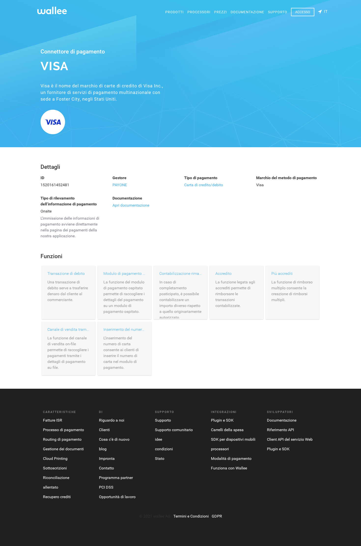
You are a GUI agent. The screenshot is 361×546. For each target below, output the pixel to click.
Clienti (104, 429)
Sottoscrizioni (55, 468)
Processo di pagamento (63, 429)
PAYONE (119, 185)
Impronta (107, 458)
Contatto (106, 468)
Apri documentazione (130, 205)
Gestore (119, 177)
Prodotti (174, 12)
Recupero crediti (57, 496)
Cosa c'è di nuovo (114, 439)
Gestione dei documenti (63, 449)
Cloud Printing (55, 458)
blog (103, 449)
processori (198, 12)
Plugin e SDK (222, 420)
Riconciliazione (56, 477)
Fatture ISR (52, 420)
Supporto (277, 12)
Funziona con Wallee (229, 468)
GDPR (217, 516)
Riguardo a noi (111, 420)
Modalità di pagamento (231, 458)
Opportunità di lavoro (117, 496)
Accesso (302, 12)
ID (42, 177)
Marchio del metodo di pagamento (286, 177)
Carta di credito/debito (203, 185)
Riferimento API (280, 429)
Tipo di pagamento (200, 177)
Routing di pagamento (62, 439)
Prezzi (220, 12)
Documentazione (247, 12)
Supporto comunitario (174, 429)
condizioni (164, 449)
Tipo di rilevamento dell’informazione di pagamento (69, 201)
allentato (50, 487)
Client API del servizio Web (290, 439)
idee (158, 439)
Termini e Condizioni (191, 516)
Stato (159, 458)
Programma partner (116, 477)
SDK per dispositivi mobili (233, 439)
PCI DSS (106, 487)
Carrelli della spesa (227, 429)
